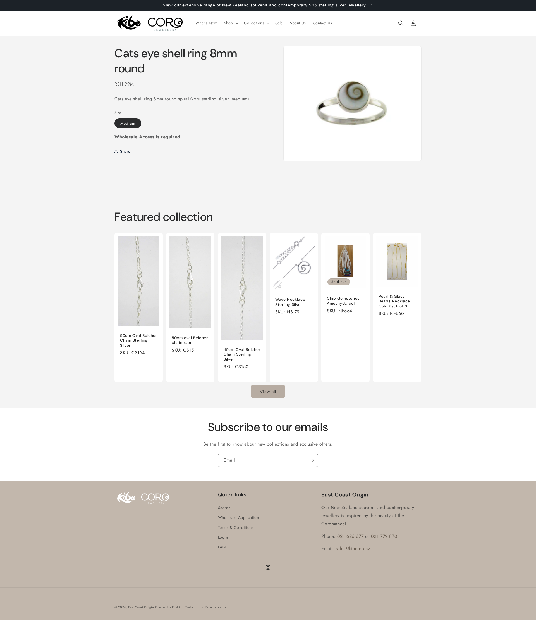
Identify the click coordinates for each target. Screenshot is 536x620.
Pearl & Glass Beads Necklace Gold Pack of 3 (394, 301)
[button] (231, 23)
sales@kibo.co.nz (353, 549)
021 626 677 (350, 536)
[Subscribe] (312, 460)
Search (224, 508)
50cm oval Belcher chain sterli (190, 340)
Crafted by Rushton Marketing (177, 607)
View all (268, 392)
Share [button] (125, 151)
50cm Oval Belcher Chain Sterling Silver (138, 340)
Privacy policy (215, 607)
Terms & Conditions (236, 527)
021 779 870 (384, 536)
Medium (127, 123)
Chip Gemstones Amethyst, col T (343, 301)
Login (223, 537)
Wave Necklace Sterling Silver (290, 302)
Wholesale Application (238, 517)
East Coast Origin (141, 607)
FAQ (222, 547)
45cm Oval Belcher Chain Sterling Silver (242, 354)
